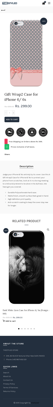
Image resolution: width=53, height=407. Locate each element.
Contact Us (8, 380)
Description (26, 166)
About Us (7, 376)
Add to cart (12, 119)
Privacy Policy (9, 384)
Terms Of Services (10, 388)
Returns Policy (9, 391)
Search (6, 373)
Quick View (48, 229)
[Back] (3, 10)
